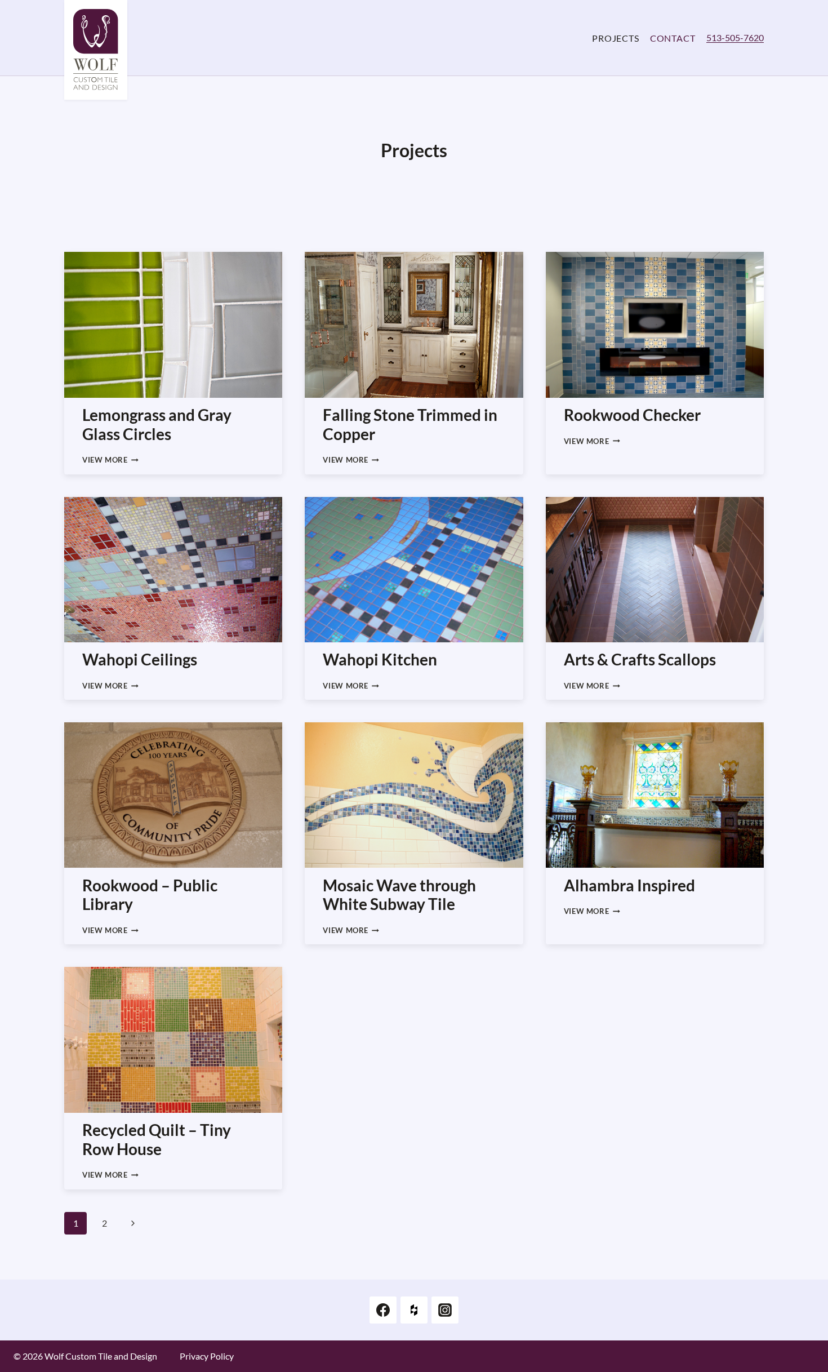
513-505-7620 (735, 37)
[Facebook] (383, 1310)
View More (110, 459)
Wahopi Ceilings (139, 659)
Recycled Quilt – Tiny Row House (156, 1139)
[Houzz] (414, 1310)
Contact (673, 38)
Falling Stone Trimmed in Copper (410, 424)
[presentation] (173, 324)
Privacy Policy (207, 1356)
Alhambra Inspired (629, 885)
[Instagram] (444, 1310)
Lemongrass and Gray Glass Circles (157, 424)
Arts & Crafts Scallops (640, 659)
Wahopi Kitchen (380, 659)
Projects (615, 38)
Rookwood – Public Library (149, 895)
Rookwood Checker (632, 414)
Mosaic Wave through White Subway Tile (399, 895)
